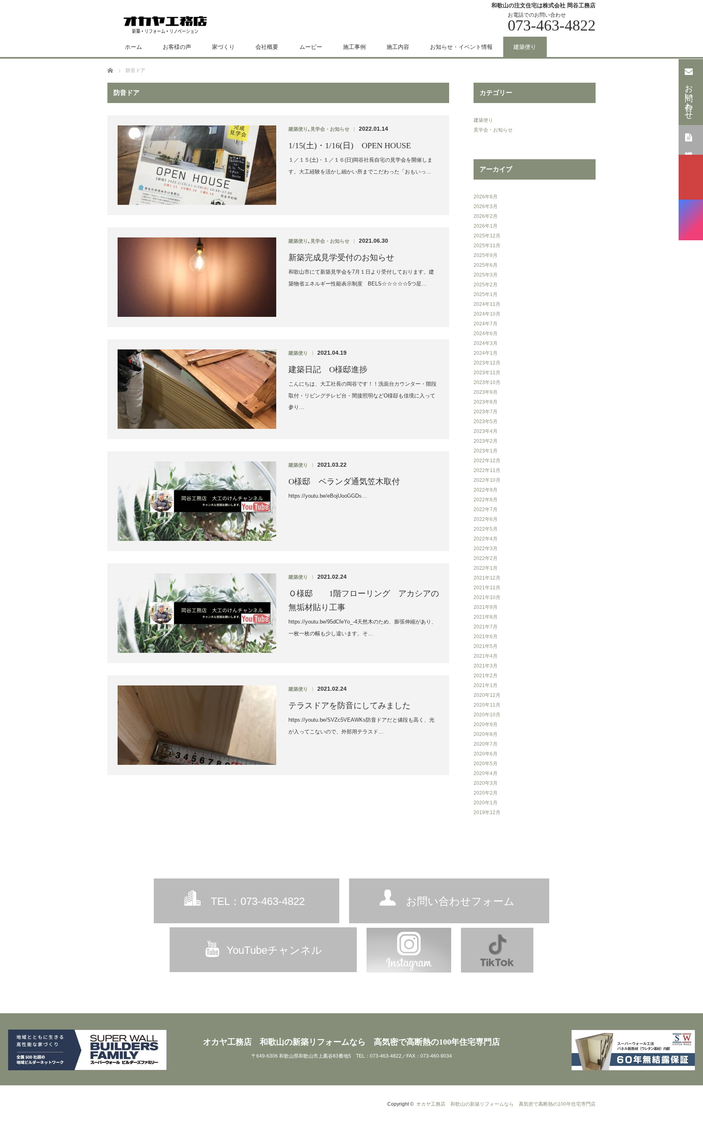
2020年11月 (487, 705)
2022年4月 (486, 539)
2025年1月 (486, 294)
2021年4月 (486, 656)
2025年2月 (486, 285)
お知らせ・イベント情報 (461, 47)
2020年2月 (486, 793)
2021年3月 (486, 666)
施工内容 (397, 47)
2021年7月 (486, 627)
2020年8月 (486, 734)
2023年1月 (486, 451)
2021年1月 (486, 685)
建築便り (524, 47)
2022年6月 (486, 519)
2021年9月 (486, 607)
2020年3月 (486, 783)
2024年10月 (487, 314)
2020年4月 (486, 773)
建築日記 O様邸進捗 (327, 369)
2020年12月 (487, 695)
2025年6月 (486, 265)
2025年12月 (487, 236)
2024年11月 (487, 304)
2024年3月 (486, 343)
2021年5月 (486, 646)
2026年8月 (486, 197)
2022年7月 (486, 509)
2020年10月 (487, 715)
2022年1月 (486, 568)
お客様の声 (177, 47)
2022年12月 (487, 460)
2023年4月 (486, 431)
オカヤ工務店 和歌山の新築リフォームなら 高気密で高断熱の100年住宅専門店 (351, 1041)
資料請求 (689, 139)
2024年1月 (486, 353)
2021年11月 (487, 588)
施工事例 (354, 47)
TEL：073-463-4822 (258, 901)
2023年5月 (486, 421)
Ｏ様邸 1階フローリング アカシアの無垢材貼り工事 (363, 600)
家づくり (223, 47)
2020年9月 (486, 724)
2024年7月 (486, 324)
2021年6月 (486, 636)
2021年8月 (486, 617)
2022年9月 (486, 490)
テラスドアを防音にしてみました (349, 705)
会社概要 (266, 47)
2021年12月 (487, 578)
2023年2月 (486, 441)
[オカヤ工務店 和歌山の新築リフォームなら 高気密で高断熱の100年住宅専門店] (165, 23)
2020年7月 (486, 744)
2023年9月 (486, 392)
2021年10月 (487, 597)
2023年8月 (486, 402)
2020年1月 (486, 803)
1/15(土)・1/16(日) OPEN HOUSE (349, 145)
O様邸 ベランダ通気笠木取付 (344, 481)
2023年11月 (487, 372)
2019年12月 (487, 812)
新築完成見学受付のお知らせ (341, 257)
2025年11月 (487, 245)
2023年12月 (487, 363)
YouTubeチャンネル (274, 950)
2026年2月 (486, 216)
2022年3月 (486, 548)
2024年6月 (486, 333)
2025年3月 (486, 275)
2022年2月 (486, 558)
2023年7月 (486, 412)
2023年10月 (487, 382)
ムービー (310, 47)
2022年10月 (487, 480)
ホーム (133, 47)
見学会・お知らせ (329, 129)
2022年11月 (487, 470)
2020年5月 (486, 763)
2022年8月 (486, 500)
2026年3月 (486, 206)
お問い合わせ (689, 97)
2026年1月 (486, 226)
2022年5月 (486, 529)
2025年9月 (486, 255)
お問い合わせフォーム (460, 901)
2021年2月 (486, 675)
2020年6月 (486, 754)
